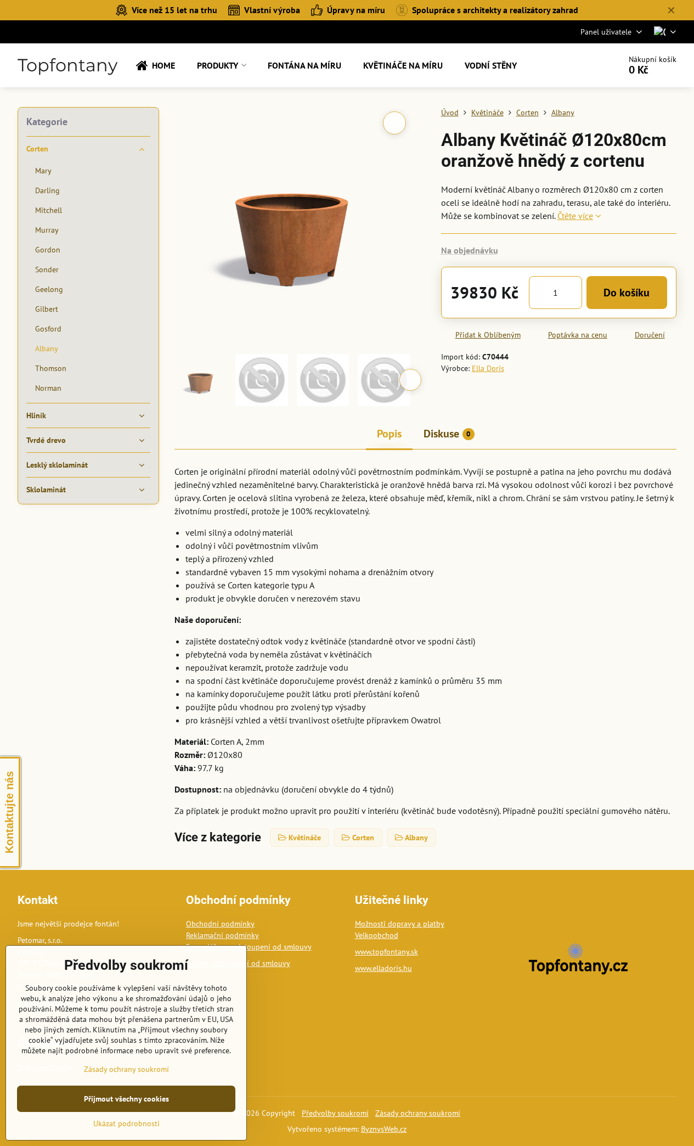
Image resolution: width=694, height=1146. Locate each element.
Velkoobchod (376, 935)
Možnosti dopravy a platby (399, 924)
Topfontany (67, 65)
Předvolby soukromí (335, 1113)
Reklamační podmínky (222, 935)
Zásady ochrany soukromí (417, 1113)
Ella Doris (488, 368)
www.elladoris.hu (383, 968)
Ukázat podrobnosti (126, 1123)
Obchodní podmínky (220, 924)
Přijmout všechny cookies (126, 1099)
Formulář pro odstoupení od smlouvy (249, 947)
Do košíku (626, 292)
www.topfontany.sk (386, 952)
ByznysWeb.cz (384, 1129)
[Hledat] (581, 65)
